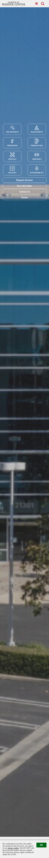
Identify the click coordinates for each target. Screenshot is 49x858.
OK (41, 845)
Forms (24, 197)
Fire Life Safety (24, 185)
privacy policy (13, 848)
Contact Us (24, 191)
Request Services (24, 180)
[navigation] (36, 3)
